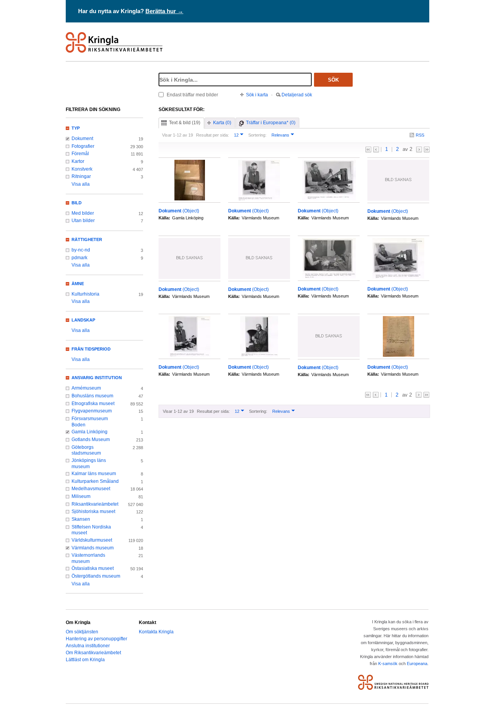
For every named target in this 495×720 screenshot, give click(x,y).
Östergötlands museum (96, 576)
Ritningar (81, 176)
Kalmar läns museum (94, 473)
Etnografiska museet (93, 403)
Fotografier (83, 146)
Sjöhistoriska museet (93, 511)
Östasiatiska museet (93, 568)
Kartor (78, 161)
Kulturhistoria (85, 294)
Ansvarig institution (97, 377)
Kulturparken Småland (95, 481)
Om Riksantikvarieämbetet (93, 652)
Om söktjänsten (82, 631)
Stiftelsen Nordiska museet (91, 530)
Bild (77, 202)
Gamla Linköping (90, 431)
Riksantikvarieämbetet (95, 504)
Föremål (80, 153)
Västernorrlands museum (88, 558)
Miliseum (81, 496)
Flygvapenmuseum (92, 411)
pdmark (79, 257)
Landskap (83, 320)
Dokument (82, 138)
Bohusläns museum (92, 395)
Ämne (78, 283)
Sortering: (257, 135)
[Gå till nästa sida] (419, 149)
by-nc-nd (81, 250)
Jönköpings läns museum (89, 463)
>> (427, 149)
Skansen (81, 519)
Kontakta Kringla (156, 631)
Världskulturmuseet (92, 540)
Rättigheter (87, 239)
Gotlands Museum (91, 439)
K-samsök (388, 663)
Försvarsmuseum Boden (90, 422)
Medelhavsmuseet (91, 488)
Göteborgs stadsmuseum (86, 450)
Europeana (417, 663)
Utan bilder (83, 220)
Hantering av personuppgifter (96, 638)
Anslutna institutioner (88, 645)
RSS (420, 135)
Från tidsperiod (91, 349)
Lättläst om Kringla (85, 659)
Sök (333, 80)
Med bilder (83, 213)
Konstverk (82, 169)
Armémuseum (86, 388)
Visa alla (81, 184)
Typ (76, 128)
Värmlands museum (93, 548)
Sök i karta (257, 94)
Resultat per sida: (212, 135)
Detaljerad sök (297, 94)
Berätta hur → (164, 11)
